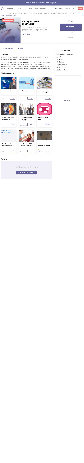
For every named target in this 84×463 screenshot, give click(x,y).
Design (9, 15)
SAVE (71, 33)
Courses (67, 8)
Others (14, 15)
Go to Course (70, 26)
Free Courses (59, 8)
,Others (66, 70)
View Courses (55, 2)
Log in (74, 8)
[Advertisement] (68, 86)
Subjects (3, 15)
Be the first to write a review (26, 172)
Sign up (80, 8)
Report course (68, 100)
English (61, 62)
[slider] (3, 150)
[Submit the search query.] (16, 8)
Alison (61, 59)
